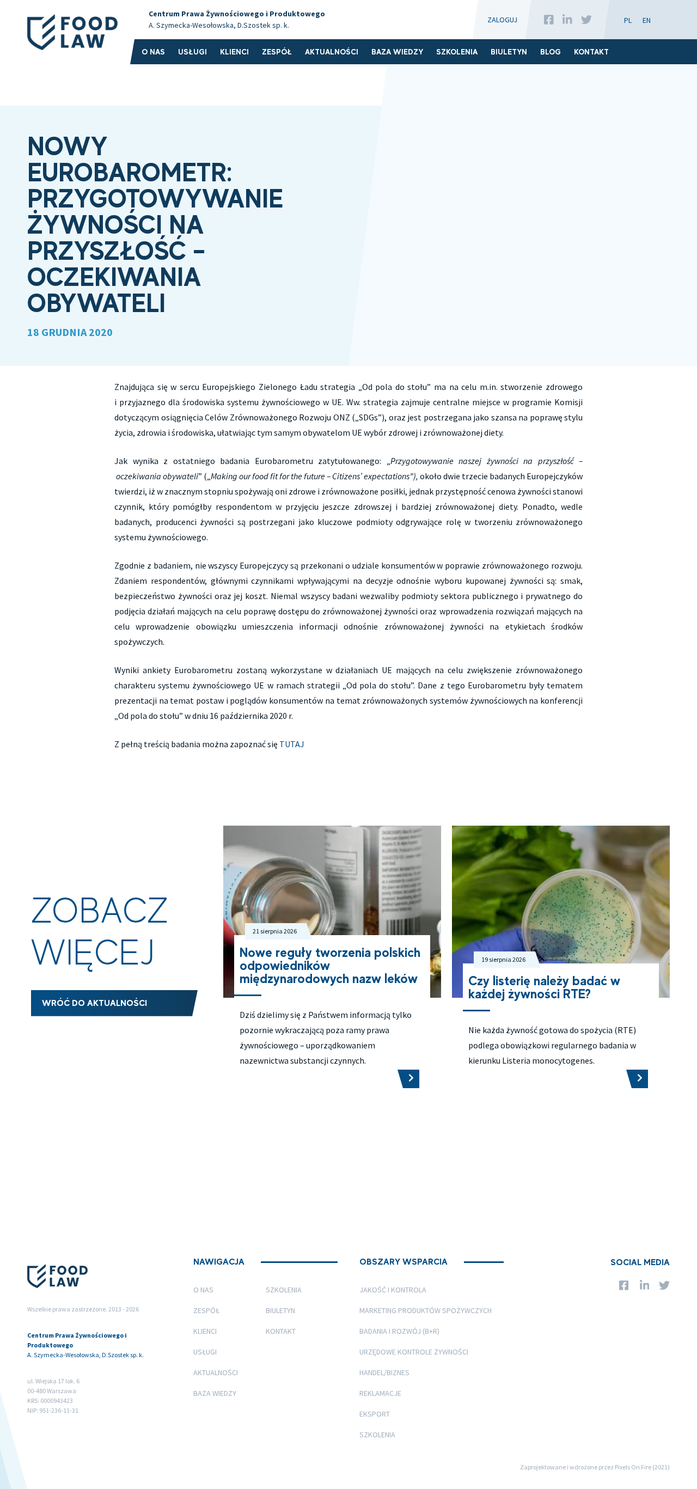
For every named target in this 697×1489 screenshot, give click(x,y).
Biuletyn (509, 51)
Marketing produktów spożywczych (425, 1310)
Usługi (192, 51)
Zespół (277, 51)
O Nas (153, 51)
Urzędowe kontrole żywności (413, 1352)
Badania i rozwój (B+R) (399, 1331)
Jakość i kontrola (392, 1290)
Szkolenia (457, 51)
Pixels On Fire (633, 1467)
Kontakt (591, 51)
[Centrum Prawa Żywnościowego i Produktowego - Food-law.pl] (72, 32)
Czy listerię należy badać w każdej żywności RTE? (544, 987)
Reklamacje (380, 1393)
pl (628, 20)
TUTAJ (291, 744)
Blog (550, 51)
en (647, 20)
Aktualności (331, 51)
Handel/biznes (384, 1372)
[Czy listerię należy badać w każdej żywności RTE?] (637, 1079)
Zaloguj (502, 20)
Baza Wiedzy (397, 51)
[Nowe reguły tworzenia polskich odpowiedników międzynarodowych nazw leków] (408, 1079)
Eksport (374, 1414)
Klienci (234, 51)
